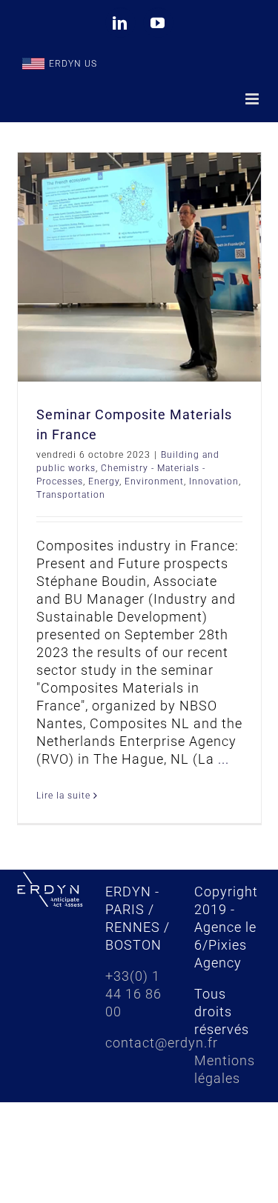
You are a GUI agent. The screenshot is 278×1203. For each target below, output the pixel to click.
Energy (103, 481)
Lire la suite (63, 795)
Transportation (70, 495)
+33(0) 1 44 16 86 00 (133, 993)
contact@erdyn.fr (161, 1042)
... (223, 759)
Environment (154, 481)
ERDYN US (73, 64)
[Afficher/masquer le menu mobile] (253, 99)
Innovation (214, 481)
